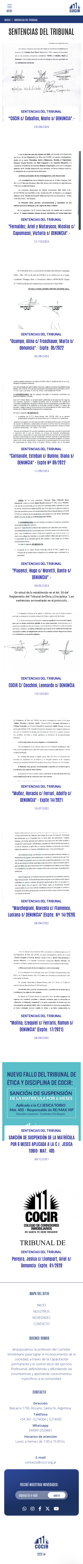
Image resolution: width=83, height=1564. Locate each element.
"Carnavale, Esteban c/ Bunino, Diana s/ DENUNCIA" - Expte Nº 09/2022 (41, 459)
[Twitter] (47, 1508)
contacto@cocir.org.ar (40, 1462)
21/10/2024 (41, 241)
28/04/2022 (41, 923)
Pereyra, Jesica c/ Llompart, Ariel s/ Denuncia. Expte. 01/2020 (41, 1262)
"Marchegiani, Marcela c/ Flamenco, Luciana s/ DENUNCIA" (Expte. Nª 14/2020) (41, 911)
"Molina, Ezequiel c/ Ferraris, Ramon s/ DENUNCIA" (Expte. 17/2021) (41, 1026)
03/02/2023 (41, 585)
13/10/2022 (41, 693)
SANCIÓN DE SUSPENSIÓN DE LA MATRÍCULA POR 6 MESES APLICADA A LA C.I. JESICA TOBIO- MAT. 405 (42, 1143)
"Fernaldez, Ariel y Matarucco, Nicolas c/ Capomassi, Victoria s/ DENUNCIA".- (41, 229)
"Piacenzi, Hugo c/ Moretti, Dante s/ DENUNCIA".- (41, 573)
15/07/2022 (41, 808)
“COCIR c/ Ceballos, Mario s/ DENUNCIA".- (41, 118)
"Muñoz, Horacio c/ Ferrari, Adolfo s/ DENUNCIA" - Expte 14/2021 (41, 796)
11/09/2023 (41, 471)
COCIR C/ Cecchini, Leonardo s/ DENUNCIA (42, 685)
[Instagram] (32, 1508)
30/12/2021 (41, 1159)
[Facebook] (40, 1508)
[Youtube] (56, 1508)
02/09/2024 (41, 356)
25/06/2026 (41, 126)
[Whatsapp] (24, 1508)
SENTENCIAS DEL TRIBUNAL (41, 111)
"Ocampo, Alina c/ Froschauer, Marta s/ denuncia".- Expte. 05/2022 (41, 344)
